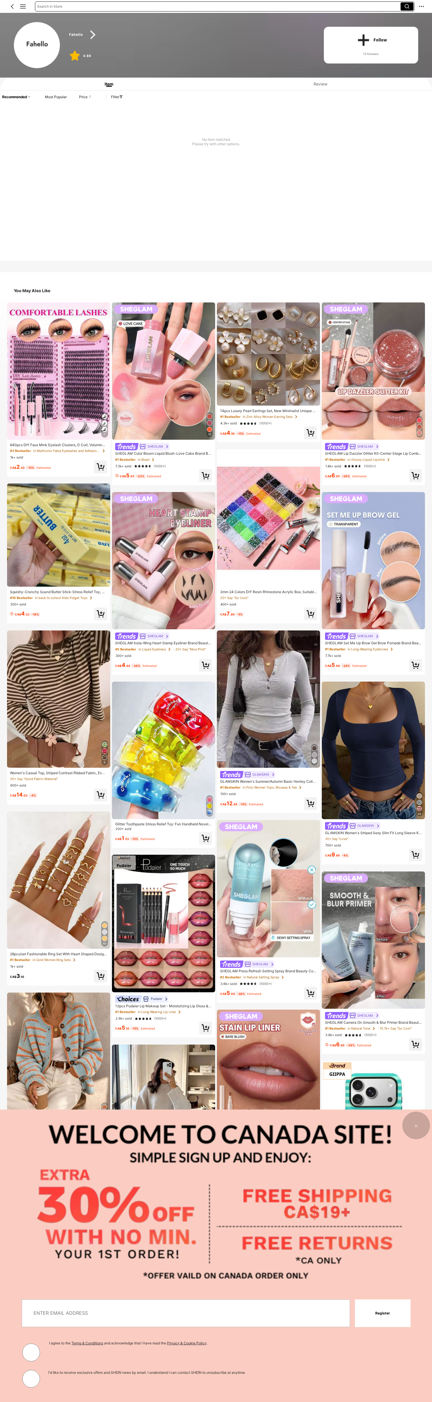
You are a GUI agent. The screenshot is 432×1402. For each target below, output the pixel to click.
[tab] (107, 84)
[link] (37, 45)
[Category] (23, 6)
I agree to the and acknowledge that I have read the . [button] (128, 1343)
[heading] (189, 35)
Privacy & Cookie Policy (187, 1343)
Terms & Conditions (87, 1343)
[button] (12, 6)
